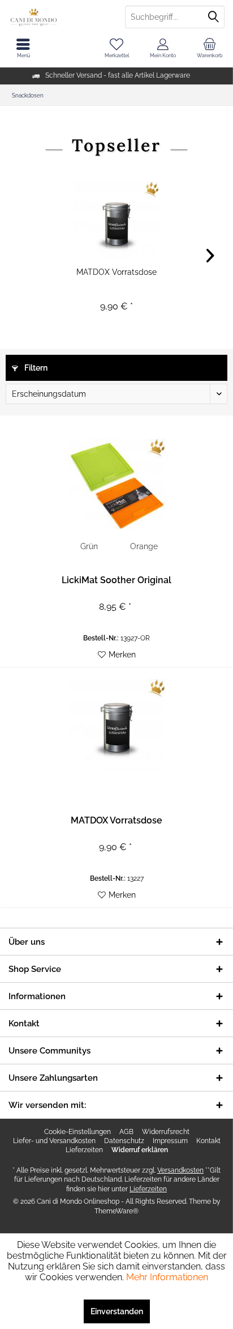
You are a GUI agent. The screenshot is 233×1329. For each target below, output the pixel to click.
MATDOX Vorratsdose (116, 272)
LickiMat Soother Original (116, 580)
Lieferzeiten (84, 1150)
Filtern (35, 367)
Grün (89, 546)
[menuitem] (210, 48)
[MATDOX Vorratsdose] (116, 221)
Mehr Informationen (167, 1277)
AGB (126, 1132)
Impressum (170, 1141)
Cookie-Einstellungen (77, 1132)
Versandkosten (180, 1170)
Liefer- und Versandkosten (54, 1141)
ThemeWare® (116, 1211)
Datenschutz (124, 1141)
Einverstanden (116, 1311)
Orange (144, 546)
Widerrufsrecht (165, 1132)
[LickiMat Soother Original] (116, 484)
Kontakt (208, 1141)
